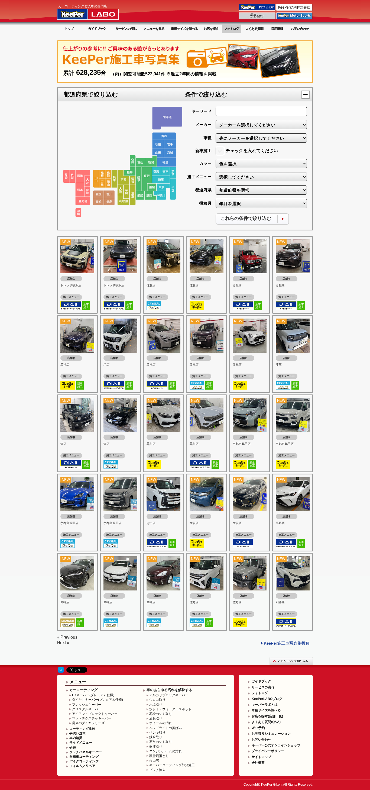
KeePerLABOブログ (267, 699)
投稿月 (205, 203)
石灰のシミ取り (160, 742)
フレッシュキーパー (86, 704)
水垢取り (155, 704)
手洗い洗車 (77, 733)
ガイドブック (97, 29)
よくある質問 (254, 29)
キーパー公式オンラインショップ (276, 745)
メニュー (78, 681)
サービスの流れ (126, 29)
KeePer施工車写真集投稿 (287, 643)
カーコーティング (83, 690)
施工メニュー (199, 176)
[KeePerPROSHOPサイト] (257, 10)
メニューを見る (154, 29)
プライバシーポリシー (268, 751)
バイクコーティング (84, 761)
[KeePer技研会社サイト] (294, 10)
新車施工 (203, 150)
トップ (68, 29)
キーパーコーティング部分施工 (172, 765)
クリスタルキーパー (86, 709)
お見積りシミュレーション (271, 734)
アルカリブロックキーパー (168, 695)
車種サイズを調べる (184, 29)
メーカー (203, 124)
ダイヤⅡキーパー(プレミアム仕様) (97, 700)
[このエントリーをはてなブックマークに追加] (61, 670)
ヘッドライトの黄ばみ (165, 728)
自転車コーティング (84, 757)
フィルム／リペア (82, 766)
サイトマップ (261, 757)
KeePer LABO (95, 12)
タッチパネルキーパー (85, 752)
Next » (63, 642)
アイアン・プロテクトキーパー (95, 714)
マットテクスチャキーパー (91, 718)
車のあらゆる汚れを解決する (169, 690)
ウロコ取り (157, 700)
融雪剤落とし (159, 756)
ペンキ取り (157, 732)
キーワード (201, 111)
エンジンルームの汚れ (165, 751)
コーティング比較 (82, 729)
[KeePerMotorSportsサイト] (294, 19)
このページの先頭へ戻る (291, 661)
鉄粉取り (155, 737)
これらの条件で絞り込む (245, 218)
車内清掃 (75, 738)
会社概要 (258, 763)
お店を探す (211, 29)
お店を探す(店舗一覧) (267, 716)
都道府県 (203, 190)
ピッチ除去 (157, 770)
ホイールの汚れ (160, 723)
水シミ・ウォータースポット (170, 709)
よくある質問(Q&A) (266, 722)
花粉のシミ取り (160, 714)
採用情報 (277, 29)
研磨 (72, 747)
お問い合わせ (300, 29)
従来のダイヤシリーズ (88, 723)
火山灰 (154, 760)
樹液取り (155, 747)
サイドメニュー (80, 742)
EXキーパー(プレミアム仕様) (93, 695)
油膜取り (155, 718)
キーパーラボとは (265, 704)
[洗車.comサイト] (257, 19)
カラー (205, 163)
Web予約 (258, 728)
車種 (207, 138)
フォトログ (231, 29)
